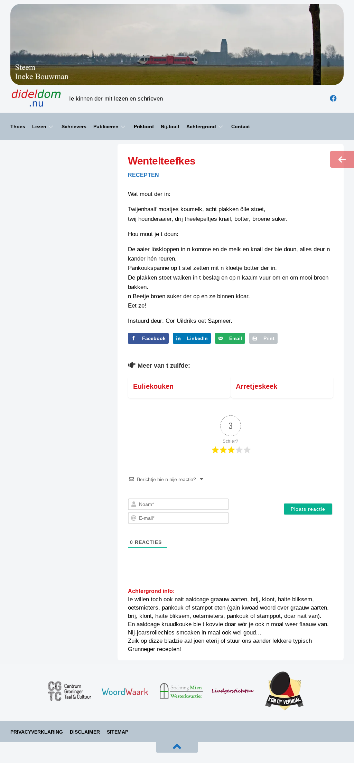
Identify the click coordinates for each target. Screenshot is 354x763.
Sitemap (117, 732)
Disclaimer (85, 732)
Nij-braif (170, 126)
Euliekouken (153, 386)
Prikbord (144, 126)
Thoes (17, 126)
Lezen (39, 126)
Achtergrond (201, 126)
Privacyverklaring (36, 732)
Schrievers (74, 126)
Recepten (143, 175)
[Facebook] (333, 98)
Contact (240, 126)
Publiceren (106, 126)
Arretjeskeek (256, 386)
